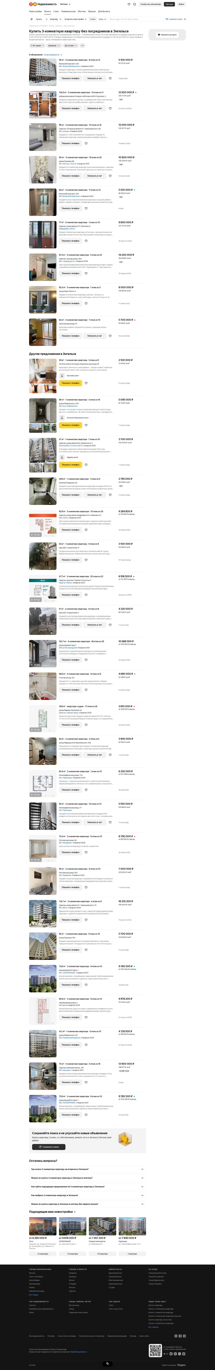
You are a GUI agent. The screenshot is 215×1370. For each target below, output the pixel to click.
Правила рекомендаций (117, 1336)
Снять (111, 1305)
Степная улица (65, 678)
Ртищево (72, 1284)
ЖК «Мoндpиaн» (65, 843)
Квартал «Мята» (65, 583)
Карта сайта (144, 1336)
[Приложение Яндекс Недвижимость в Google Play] (175, 1354)
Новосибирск (34, 1280)
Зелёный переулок (66, 483)
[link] (181, 4)
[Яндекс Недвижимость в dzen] (180, 1336)
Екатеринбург (34, 1284)
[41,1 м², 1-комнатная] (44, 1045)
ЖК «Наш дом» (65, 1070)
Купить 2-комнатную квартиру (161, 1309)
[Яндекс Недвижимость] (43, 4)
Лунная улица (72, 259)
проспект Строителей (68, 548)
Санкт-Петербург (36, 1277)
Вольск (72, 1280)
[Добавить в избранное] (110, 78)
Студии (112, 1287)
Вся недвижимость (37, 1336)
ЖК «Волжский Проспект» (69, 66)
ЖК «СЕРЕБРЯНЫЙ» (67, 973)
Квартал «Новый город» (68, 713)
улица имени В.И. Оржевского (78, 443)
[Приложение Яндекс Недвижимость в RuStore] (183, 1354)
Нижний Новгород (36, 1291)
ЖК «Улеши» (64, 131)
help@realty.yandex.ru (78, 1352)
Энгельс (72, 1287)
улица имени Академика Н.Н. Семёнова (82, 515)
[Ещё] (82, 45)
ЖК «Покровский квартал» (70, 1038)
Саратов (62, 129)
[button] (134, 4)
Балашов (72, 1277)
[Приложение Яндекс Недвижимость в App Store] (171, 1354)
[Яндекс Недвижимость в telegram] (184, 1336)
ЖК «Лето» (63, 518)
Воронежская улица (88, 364)
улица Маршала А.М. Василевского (73, 743)
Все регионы (74, 1305)
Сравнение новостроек (78, 1312)
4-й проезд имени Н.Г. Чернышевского (82, 129)
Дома (31, 1312)
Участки (32, 1305)
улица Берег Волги (66, 291)
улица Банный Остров (68, 970)
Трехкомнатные (115, 1277)
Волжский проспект (67, 64)
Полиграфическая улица (69, 775)
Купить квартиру (155, 1305)
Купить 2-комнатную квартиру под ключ (165, 1316)
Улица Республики (156, 1277)
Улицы (71, 1309)
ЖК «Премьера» (65, 778)
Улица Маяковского (156, 1280)
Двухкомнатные (115, 1273)
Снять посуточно (116, 1309)
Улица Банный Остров (157, 1273)
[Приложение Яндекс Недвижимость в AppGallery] (179, 1354)
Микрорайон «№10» (67, 229)
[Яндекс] (181, 1365)
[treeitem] (36, 11)
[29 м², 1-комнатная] (44, 377)
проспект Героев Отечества (77, 580)
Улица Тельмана (155, 1284)
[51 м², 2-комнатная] (44, 622)
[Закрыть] (185, 19)
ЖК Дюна (63, 1005)
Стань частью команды (66, 1336)
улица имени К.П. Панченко (77, 226)
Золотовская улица (66, 324)
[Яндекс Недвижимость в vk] (175, 1336)
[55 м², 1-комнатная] (44, 947)
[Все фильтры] (31, 19)
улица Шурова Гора (67, 645)
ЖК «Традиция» (65, 875)
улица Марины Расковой (69, 710)
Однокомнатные (115, 1284)
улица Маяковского (67, 404)
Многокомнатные (116, 1280)
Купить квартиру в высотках (160, 1320)
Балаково (73, 1273)
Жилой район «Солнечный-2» (71, 446)
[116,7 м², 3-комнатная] (44, 915)
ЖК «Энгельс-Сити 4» (67, 164)
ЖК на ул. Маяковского (68, 406)
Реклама (51, 1336)
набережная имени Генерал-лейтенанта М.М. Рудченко (81, 96)
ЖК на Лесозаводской (68, 648)
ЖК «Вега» (63, 908)
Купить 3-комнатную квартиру (161, 1323)
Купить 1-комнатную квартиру (161, 1312)
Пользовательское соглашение (91, 1336)
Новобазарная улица (67, 1003)
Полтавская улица (66, 840)
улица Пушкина (65, 161)
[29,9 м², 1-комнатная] (44, 493)
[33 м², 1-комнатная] (44, 557)
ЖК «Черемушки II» (67, 261)
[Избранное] (129, 4)
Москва (32, 1273)
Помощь (133, 1336)
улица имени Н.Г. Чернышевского (80, 905)
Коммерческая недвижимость (41, 1309)
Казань (32, 1287)
